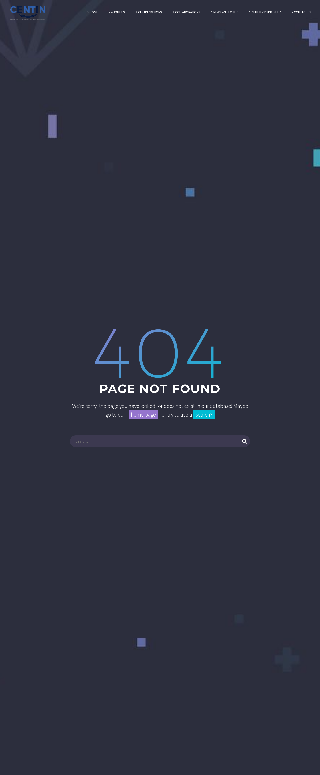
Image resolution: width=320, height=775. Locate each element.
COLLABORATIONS (187, 12)
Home (94, 12)
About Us (118, 12)
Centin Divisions (150, 12)
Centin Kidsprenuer (266, 12)
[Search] (244, 441)
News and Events (225, 12)
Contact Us (302, 12)
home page (143, 414)
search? (204, 414)
